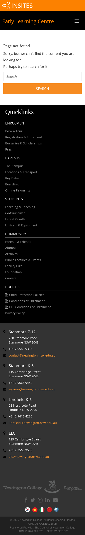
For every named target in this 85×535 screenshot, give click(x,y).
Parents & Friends (18, 242)
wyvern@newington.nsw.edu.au (32, 389)
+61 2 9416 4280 (20, 416)
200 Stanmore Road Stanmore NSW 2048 (24, 336)
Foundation (13, 272)
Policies (12, 287)
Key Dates (12, 178)
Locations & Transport (21, 172)
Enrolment (15, 123)
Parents (12, 158)
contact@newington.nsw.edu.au (32, 355)
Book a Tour (13, 131)
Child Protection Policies (26, 295)
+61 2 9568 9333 (20, 349)
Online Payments (17, 190)
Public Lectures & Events (23, 260)
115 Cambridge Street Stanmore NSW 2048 (25, 370)
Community (15, 234)
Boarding (12, 184)
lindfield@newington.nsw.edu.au (33, 423)
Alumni (10, 248)
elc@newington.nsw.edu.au (29, 457)
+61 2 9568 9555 (20, 450)
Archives (11, 254)
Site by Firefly (57, 531)
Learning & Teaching (20, 207)
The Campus (14, 166)
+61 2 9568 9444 (20, 383)
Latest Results (15, 219)
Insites (21, 5)
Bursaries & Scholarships (23, 143)
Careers (11, 278)
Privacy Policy (15, 313)
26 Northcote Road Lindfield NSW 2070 (23, 404)
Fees (8, 149)
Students (14, 199)
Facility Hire (13, 266)
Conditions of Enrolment (27, 301)
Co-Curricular (15, 213)
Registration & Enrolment (23, 137)
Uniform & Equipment (21, 225)
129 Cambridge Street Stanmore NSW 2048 (25, 438)
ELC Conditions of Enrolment (30, 307)
